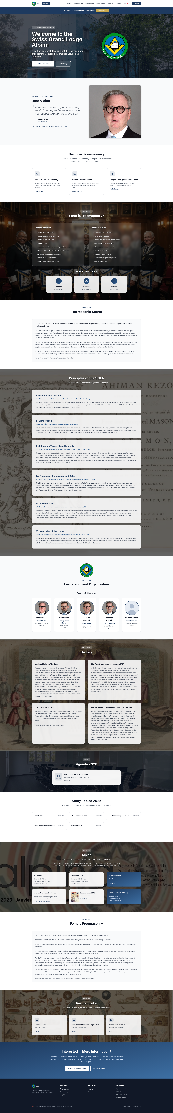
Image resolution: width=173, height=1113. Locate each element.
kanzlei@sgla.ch (121, 1097)
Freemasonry (78, 4)
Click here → (102, 10)
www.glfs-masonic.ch (88, 978)
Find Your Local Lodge (78, 1069)
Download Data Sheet (43, 901)
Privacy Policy (127, 1106)
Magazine (110, 4)
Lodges (118, 4)
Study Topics (100, 4)
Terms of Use (137, 1106)
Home (69, 4)
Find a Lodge (63, 64)
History (90, 1089)
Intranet (45, 3)
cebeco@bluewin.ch (115, 900)
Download (85, 898)
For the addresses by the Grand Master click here (50, 126)
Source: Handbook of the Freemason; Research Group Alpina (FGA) (54, 358)
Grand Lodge (89, 4)
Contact (136, 4)
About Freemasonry (42, 64)
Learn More (39, 191)
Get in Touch (100, 1069)
